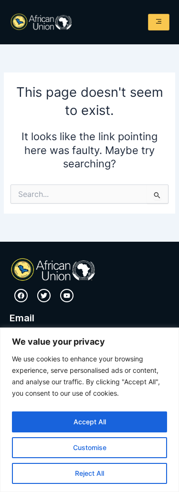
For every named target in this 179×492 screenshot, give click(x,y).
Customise (89, 447)
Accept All (90, 422)
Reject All (89, 473)
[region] (89, 410)
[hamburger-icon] (158, 22)
